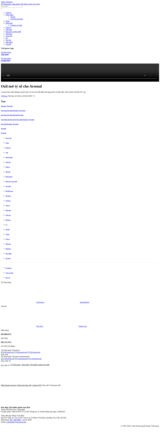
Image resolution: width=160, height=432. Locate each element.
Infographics (9, 157)
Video (3, 2)
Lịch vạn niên (9, 273)
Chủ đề (8, 44)
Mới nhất (8, 248)
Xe (7, 38)
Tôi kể (12, 17)
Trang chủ (8, 138)
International (84, 302)
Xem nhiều (9, 253)
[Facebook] (78, 385)
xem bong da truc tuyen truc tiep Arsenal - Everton (17, 120)
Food (7, 21)
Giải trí (8, 27)
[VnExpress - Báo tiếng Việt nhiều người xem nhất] (20, 4)
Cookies (35, 385)
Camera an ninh (16, 25)
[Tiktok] (54, 403)
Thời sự (8, 13)
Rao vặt (8, 277)
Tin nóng (8, 258)
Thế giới (9, 30)
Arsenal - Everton (7, 106)
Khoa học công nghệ (13, 32)
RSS (40, 385)
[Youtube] (18, 403)
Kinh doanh (9, 176)
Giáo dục (9, 36)
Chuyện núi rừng (16, 19)
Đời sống (8, 220)
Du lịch (8, 40)
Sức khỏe (9, 42)
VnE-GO (8, 162)
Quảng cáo (82, 326)
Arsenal (3, 128)
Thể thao (9, 2)
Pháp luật (9, 23)
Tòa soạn (39, 326)
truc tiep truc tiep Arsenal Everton (12, 115)
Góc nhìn (8, 186)
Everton (3, 133)
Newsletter (9, 268)
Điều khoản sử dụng (8, 385)
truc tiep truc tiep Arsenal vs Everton (13, 110)
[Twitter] (114, 385)
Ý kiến (7, 234)
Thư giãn (8, 244)
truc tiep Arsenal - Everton (9, 124)
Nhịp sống (9, 15)
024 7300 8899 (15, 420)
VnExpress (40, 302)
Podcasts (8, 147)
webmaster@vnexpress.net (16, 422)
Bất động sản (9, 191)
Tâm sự (8, 239)
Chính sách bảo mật (24, 385)
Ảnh (7, 152)
